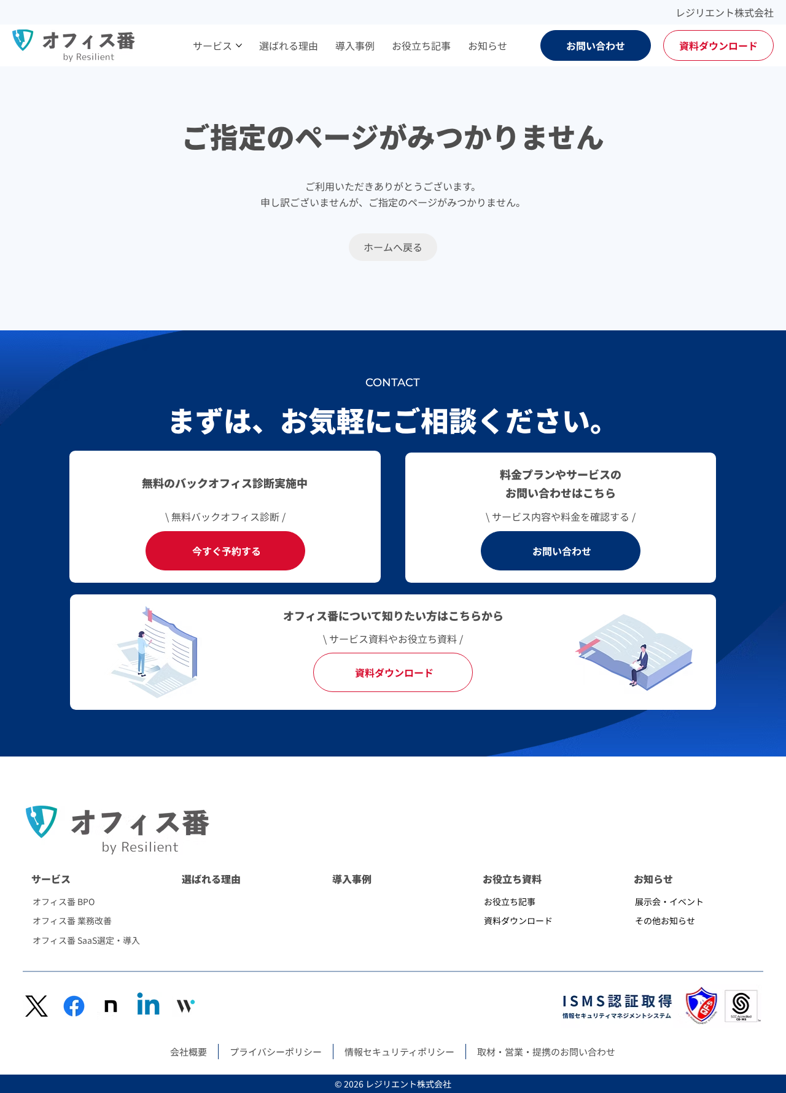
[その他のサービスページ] (239, 45)
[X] (36, 1006)
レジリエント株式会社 (724, 12)
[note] (111, 1006)
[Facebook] (74, 1006)
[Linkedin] (148, 1006)
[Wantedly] (186, 1006)
